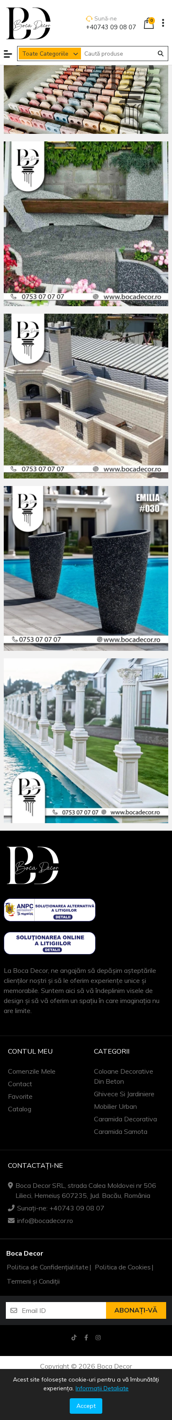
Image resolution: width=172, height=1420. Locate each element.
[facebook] (86, 1337)
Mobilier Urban (115, 1106)
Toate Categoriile (45, 54)
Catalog (19, 1109)
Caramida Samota (120, 1131)
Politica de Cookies (123, 1267)
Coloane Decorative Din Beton (123, 1076)
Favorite (20, 1096)
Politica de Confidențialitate (48, 1267)
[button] (8, 54)
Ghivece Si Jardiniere (124, 1094)
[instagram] (98, 1337)
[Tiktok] (74, 1337)
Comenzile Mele (32, 1071)
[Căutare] (161, 53)
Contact (20, 1084)
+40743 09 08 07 (111, 27)
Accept (86, 1406)
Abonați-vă (135, 1310)
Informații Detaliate (102, 1388)
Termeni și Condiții (33, 1281)
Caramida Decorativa (125, 1119)
